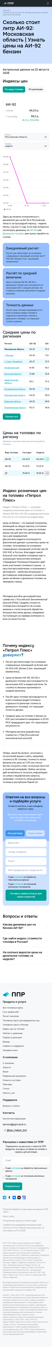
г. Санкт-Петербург (13, 361)
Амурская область (12, 374)
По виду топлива (14, 89)
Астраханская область (14, 389)
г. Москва (8, 355)
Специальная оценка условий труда (19, 1220)
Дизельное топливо (13, 233)
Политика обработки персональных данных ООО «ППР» (25, 1210)
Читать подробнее (10, 1277)
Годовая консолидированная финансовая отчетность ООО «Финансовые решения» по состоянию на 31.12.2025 (23, 1228)
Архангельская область (11, 381)
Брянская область (12, 401)
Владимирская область (15, 407)
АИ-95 (33, 230)
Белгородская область (14, 395)
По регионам (36, 89)
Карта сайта (8, 1216)
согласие (19, 877)
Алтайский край (11, 367)
